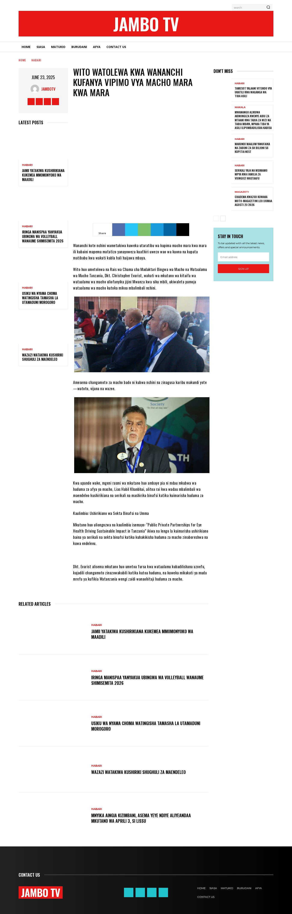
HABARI (36, 60)
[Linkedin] (170, 229)
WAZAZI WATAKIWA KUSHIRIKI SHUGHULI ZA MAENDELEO (42, 357)
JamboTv (48, 89)
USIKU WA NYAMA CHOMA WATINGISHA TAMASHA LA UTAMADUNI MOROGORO (40, 298)
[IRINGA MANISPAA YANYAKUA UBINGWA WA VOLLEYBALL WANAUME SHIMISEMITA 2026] (43, 206)
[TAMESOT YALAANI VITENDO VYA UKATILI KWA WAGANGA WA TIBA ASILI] (223, 90)
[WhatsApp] (144, 229)
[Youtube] (55, 101)
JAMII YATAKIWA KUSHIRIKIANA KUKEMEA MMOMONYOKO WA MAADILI (43, 175)
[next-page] (223, 218)
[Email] (182, 229)
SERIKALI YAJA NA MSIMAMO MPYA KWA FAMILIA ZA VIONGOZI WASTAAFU (251, 174)
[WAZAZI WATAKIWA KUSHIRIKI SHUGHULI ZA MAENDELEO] (43, 329)
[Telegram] (157, 229)
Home (22, 60)
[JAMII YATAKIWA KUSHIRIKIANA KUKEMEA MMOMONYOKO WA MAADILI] (43, 144)
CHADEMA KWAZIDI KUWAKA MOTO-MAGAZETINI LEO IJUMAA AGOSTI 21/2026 (253, 200)
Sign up (243, 268)
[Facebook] (31, 101)
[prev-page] (216, 218)
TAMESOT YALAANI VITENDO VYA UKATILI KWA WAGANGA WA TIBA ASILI (253, 92)
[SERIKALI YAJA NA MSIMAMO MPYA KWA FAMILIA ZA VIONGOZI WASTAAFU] (223, 172)
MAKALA (240, 107)
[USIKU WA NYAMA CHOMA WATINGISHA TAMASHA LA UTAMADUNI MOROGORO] (43, 267)
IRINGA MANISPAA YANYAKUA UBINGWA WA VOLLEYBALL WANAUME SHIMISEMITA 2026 (42, 236)
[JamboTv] (36, 89)
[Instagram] (39, 101)
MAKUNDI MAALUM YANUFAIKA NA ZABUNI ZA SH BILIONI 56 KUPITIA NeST (252, 148)
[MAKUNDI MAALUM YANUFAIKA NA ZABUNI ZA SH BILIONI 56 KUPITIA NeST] (223, 145)
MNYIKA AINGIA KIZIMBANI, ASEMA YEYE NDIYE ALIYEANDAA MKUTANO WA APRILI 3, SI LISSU (141, 818)
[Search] (268, 7)
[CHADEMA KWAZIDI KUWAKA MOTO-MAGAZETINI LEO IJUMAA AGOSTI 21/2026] (223, 198)
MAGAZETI (242, 192)
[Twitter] (47, 101)
